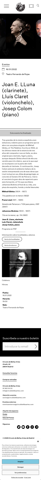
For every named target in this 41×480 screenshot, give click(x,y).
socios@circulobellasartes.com (14, 397)
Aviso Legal (27, 477)
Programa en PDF (9, 229)
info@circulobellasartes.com (13, 391)
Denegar (20, 467)
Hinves (5, 284)
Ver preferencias (20, 473)
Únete (5, 414)
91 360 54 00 (7, 388)
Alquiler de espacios (10, 411)
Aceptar (20, 462)
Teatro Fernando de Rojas (18, 74)
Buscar (38, 6)
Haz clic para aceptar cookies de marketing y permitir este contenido (20, 263)
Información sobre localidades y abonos (18, 235)
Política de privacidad (17, 477)
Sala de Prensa (8, 418)
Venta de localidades (12, 239)
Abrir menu (6, 6)
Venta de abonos (10, 245)
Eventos (6, 64)
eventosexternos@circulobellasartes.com (18, 404)
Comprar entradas (31, 6)
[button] (38, 441)
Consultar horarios (10, 373)
